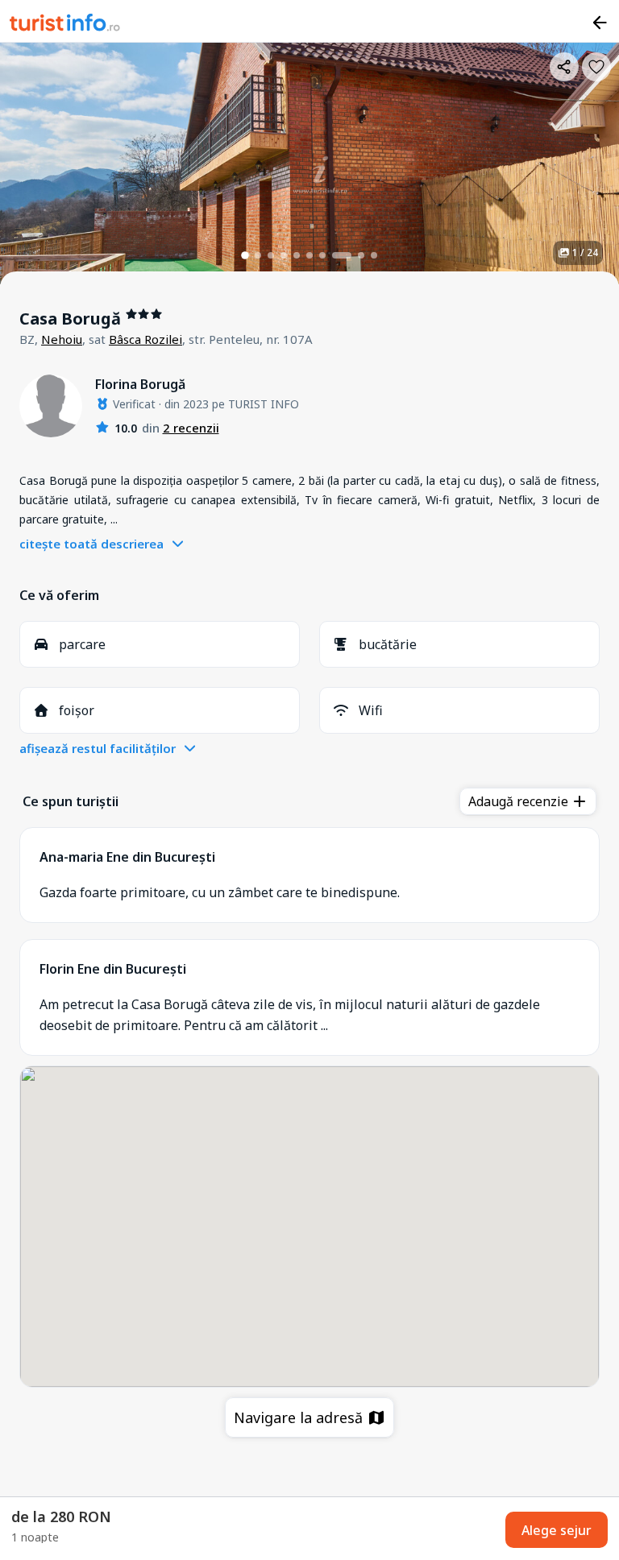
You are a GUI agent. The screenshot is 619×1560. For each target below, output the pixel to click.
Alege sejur (556, 1530)
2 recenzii (191, 428)
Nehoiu (61, 339)
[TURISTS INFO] (65, 25)
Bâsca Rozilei (145, 339)
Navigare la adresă (300, 1417)
